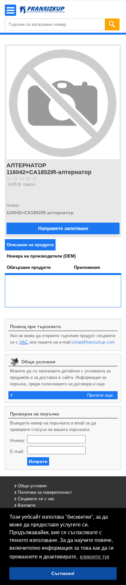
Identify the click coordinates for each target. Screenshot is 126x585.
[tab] (30, 244)
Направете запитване (63, 228)
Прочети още (100, 395)
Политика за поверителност (45, 492)
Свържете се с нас (36, 498)
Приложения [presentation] (87, 267)
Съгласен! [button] (63, 573)
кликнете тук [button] (94, 556)
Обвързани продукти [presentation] (29, 267)
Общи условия (32, 485)
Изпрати (38, 461)
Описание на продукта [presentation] (30, 244)
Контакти (26, 505)
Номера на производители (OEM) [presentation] (41, 256)
